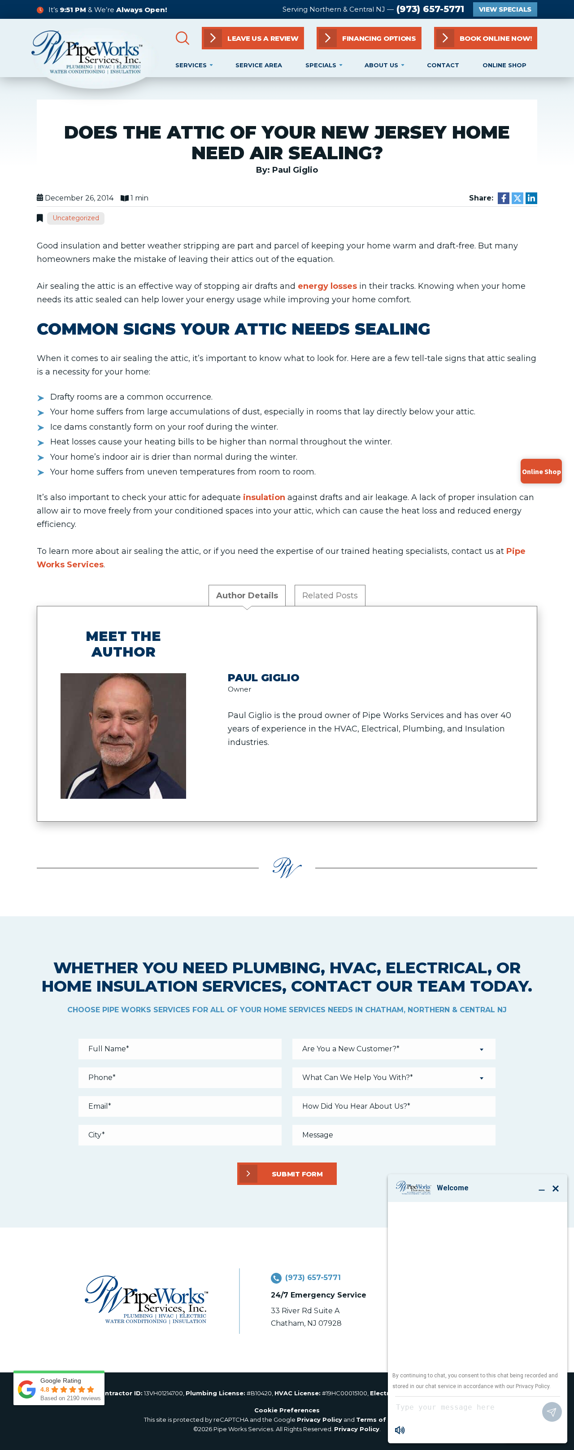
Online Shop (504, 65)
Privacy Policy (319, 1419)
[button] (485, 38)
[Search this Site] (182, 38)
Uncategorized (75, 218)
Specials (320, 65)
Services (191, 65)
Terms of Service (384, 1419)
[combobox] (394, 1049)
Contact (443, 65)
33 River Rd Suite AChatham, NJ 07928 (306, 1317)
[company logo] (95, 58)
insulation (264, 497)
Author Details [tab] (247, 596)
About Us (381, 65)
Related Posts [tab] (330, 596)
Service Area (258, 65)
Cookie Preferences (287, 1410)
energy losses (327, 286)
